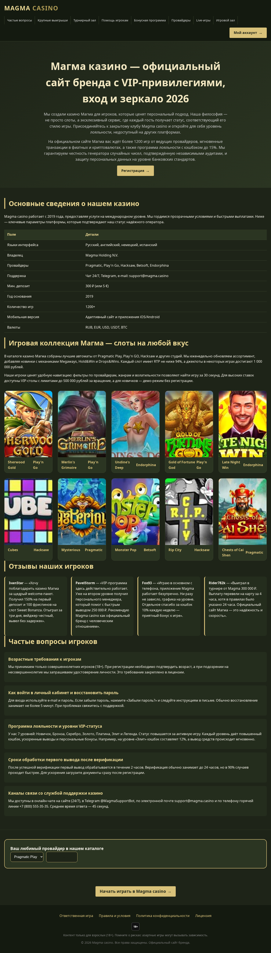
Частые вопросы (19, 20)
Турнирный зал (84, 20)
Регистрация (132, 170)
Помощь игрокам (115, 20)
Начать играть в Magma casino (133, 891)
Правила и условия (114, 915)
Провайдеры (181, 20)
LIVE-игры (203, 20)
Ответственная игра (76, 915)
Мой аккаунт (245, 32)
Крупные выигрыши (53, 20)
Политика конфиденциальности (162, 915)
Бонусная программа (150, 20)
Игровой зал (225, 20)
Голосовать (59, 857)
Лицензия (203, 915)
